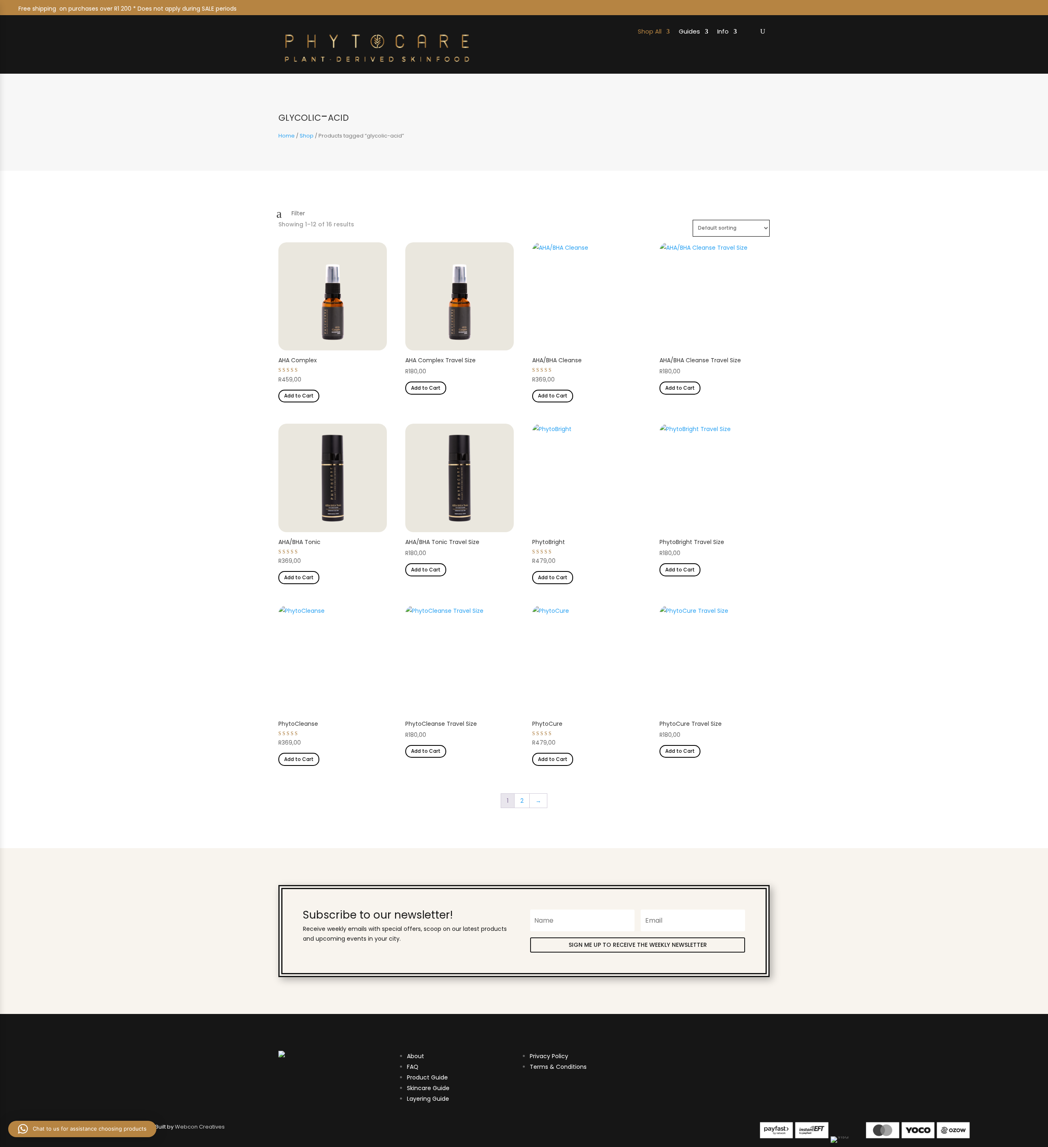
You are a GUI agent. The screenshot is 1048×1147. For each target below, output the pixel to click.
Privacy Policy (549, 1056)
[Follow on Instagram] (969, 8)
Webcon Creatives (200, 1127)
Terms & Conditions (558, 1067)
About (415, 1056)
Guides (689, 32)
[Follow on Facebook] (987, 8)
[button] (82, 1129)
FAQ (412, 1067)
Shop (307, 136)
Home (286, 136)
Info (723, 32)
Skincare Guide (428, 1088)
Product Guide (427, 1077)
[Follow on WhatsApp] (1025, 8)
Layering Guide (428, 1099)
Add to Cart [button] (299, 395)
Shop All (650, 32)
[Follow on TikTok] (1006, 8)
